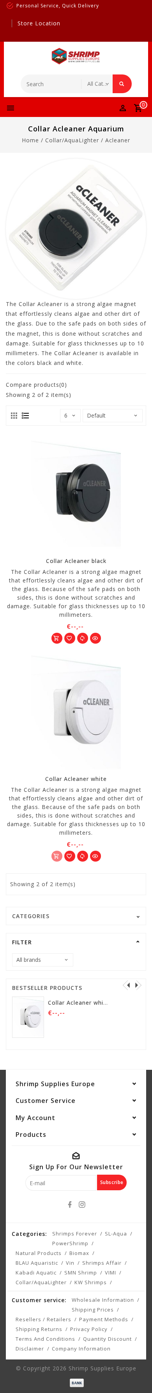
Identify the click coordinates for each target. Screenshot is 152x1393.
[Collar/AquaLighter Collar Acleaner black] (76, 495)
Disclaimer (30, 1348)
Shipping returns (39, 1329)
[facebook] (70, 1204)
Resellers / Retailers (43, 1319)
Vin (70, 1262)
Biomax (79, 1253)
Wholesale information (103, 1299)
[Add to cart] (56, 638)
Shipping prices (93, 1309)
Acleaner (117, 140)
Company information (81, 1348)
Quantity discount (107, 1338)
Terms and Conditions (45, 1338)
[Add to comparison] (82, 638)
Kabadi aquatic (36, 1272)
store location (39, 23)
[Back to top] (136, 1373)
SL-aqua (116, 1233)
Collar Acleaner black (76, 561)
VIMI (110, 1272)
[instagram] (82, 1204)
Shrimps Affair (102, 1262)
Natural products (39, 1253)
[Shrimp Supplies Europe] (76, 56)
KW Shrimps (90, 1282)
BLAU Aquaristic (37, 1262)
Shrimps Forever (74, 1233)
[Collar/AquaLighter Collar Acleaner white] (76, 713)
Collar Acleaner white (76, 778)
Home (30, 140)
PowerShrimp (70, 1243)
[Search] (122, 83)
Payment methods (103, 1319)
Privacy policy (89, 1329)
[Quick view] (95, 638)
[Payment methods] (75, 1382)
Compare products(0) (36, 384)
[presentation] (126, 985)
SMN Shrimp (80, 1272)
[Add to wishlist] (69, 638)
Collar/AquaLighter (72, 140)
